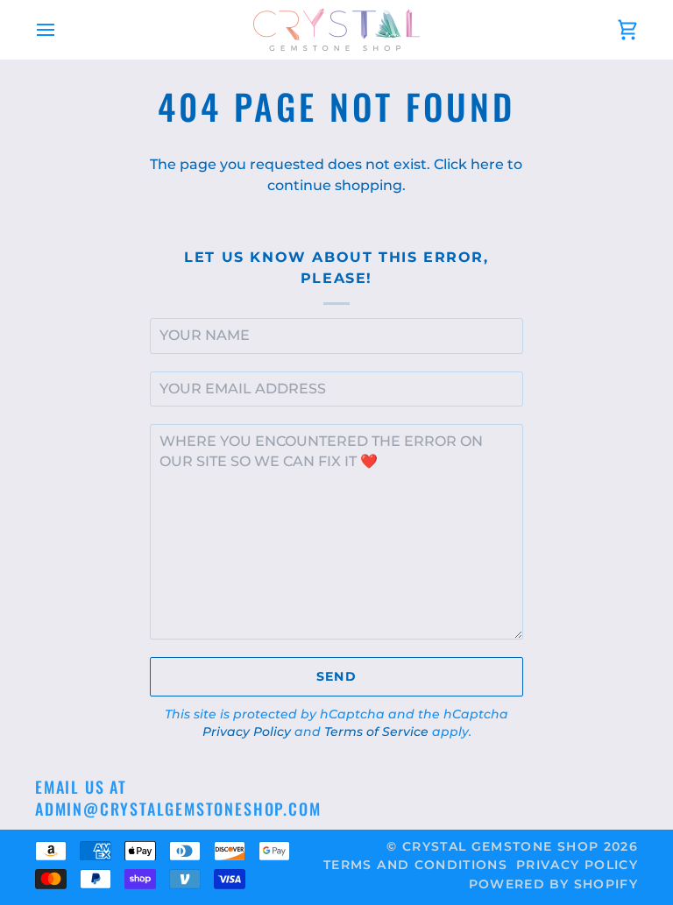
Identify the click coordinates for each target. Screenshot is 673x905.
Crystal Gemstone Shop (500, 846)
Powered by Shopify (553, 884)
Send (336, 676)
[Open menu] (61, 30)
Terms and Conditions (415, 865)
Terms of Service (376, 732)
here (487, 164)
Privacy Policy (246, 732)
